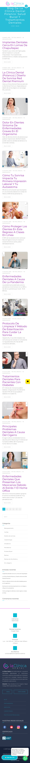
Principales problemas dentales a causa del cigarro (13, 430)
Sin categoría (8, 563)
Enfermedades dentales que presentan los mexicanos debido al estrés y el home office (14, 483)
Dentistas (7, 707)
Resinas (6, 555)
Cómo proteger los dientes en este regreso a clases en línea (14, 230)
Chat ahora (22, 691)
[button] (28, 381)
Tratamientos (8, 703)
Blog (5, 699)
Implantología (6, 39)
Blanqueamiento (9, 528)
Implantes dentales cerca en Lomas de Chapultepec (14, 45)
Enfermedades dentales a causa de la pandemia (13, 279)
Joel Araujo (17, 37)
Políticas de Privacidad (12, 715)
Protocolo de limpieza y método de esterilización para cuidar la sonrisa (14, 329)
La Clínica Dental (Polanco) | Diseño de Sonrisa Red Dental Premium (14, 77)
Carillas (6, 532)
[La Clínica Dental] (15, 3)
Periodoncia (6, 119)
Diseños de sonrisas (8, 69)
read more (7, 62)
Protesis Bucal (8, 551)
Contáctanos (8, 711)
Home (13, 26)
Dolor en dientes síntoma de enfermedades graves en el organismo (13, 128)
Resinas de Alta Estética (11, 559)
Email (8, 691)
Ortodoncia (7, 543)
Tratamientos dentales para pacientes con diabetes (11, 380)
